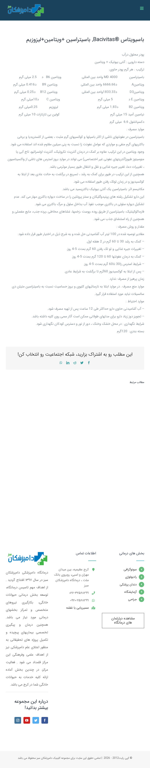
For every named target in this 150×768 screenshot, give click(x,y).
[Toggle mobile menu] (142, 8)
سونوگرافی (130, 569)
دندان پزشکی (128, 584)
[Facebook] (44, 720)
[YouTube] (26, 720)
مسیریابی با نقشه (77, 607)
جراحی (132, 599)
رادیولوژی (131, 576)
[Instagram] (17, 720)
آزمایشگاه (130, 591)
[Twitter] (35, 720)
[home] (27, 555)
